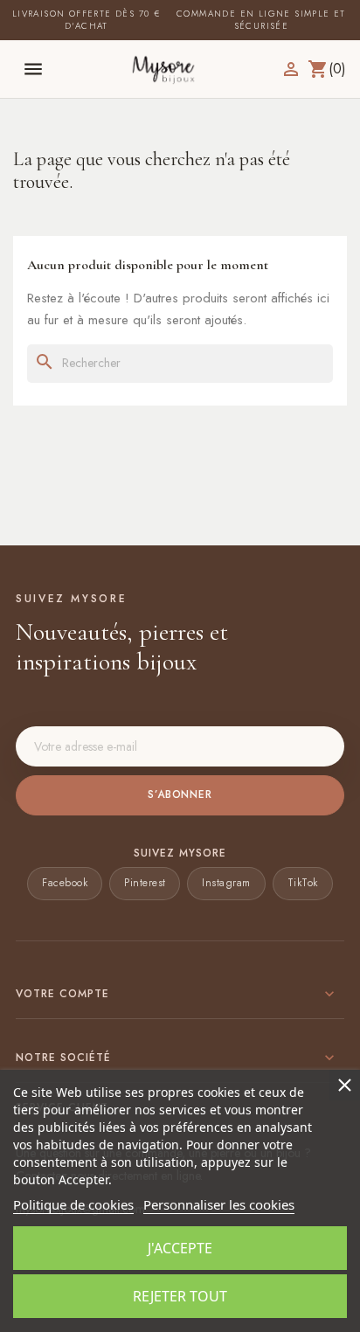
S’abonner (180, 794)
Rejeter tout (180, 1296)
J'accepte (180, 1248)
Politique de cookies (73, 1204)
